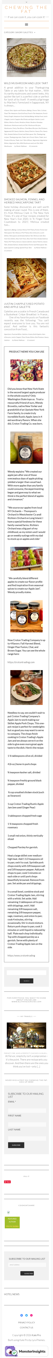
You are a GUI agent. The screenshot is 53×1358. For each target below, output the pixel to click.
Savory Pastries (30, 131)
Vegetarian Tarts (14, 143)
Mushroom (7, 125)
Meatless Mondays (36, 122)
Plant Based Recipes (31, 128)
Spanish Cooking (13, 247)
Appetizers (7, 230)
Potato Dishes (30, 337)
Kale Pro (36, 1335)
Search (26, 981)
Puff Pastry (12, 242)
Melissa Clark (37, 236)
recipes (16, 1226)
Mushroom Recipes (34, 125)
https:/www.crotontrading (21, 955)
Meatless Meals (24, 122)
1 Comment (8, 250)
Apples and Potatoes (19, 110)
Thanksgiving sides (15, 137)
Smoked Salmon (13, 245)
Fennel (37, 230)
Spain (6, 247)
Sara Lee (19, 242)
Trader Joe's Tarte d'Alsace (23, 140)
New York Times (21, 239)
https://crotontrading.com (21, 662)
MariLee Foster (14, 122)
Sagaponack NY (9, 131)
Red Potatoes (42, 128)
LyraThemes (38, 1339)
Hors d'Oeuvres (34, 233)
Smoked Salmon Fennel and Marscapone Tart (22, 134)
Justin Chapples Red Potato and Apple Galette (25, 119)
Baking (29, 110)
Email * (12, 1102)
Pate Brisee (20, 128)
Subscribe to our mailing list (27, 1259)
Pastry (14, 128)
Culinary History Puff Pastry (25, 230)
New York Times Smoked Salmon (37, 239)
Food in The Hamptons (35, 113)
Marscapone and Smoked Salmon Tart (21, 236)
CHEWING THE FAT (26, 9)
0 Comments (33, 146)
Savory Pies (39, 131)
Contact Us (26, 1327)
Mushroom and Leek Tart (19, 125)
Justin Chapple (16, 337)
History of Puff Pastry (22, 233)
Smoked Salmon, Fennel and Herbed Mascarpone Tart (24, 201)
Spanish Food (23, 247)
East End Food (22, 113)
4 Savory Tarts (8, 110)
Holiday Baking (29, 116)
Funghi (11, 116)
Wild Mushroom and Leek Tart (26, 83)
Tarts (30, 247)
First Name (14, 1116)
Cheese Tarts (36, 110)
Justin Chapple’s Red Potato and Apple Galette (24, 305)
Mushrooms (8, 128)
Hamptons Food (19, 116)
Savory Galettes (19, 131)
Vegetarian (36, 140)
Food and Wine (16, 334)
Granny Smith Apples (34, 334)
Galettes (24, 334)
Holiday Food (38, 116)
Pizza (23, 337)
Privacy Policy (26, 1322)
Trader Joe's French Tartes (30, 137)
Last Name (14, 1129)
